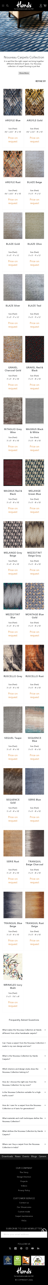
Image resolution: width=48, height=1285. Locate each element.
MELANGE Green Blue (34, 492)
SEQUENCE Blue (34, 739)
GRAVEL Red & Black (34, 369)
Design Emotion (24, 1177)
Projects (24, 1181)
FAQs (24, 1221)
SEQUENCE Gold (13, 801)
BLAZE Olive (35, 244)
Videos (24, 1186)
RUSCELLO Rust (34, 676)
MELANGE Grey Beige (13, 554)
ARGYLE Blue (12, 120)
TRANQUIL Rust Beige (34, 924)
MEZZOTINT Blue (13, 616)
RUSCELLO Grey (13, 676)
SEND (42, 1234)
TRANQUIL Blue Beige (13, 924)
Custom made (24, 1212)
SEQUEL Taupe (12, 738)
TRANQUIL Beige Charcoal (34, 863)
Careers (42, 1157)
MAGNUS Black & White (34, 430)
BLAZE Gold (13, 244)
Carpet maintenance (24, 1216)
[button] (3, 5)
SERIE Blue (34, 800)
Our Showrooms (24, 1207)
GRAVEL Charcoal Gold (13, 369)
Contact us (24, 1203)
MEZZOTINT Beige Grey (34, 554)
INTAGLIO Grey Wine (13, 430)
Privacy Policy (24, 1190)
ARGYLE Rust (13, 182)
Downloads (7, 1157)
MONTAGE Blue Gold (34, 616)
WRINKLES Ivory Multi (13, 986)
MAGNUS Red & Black (13, 492)
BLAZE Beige (34, 182)
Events (26, 1157)
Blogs (34, 1157)
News (17, 1157)
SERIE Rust (13, 862)
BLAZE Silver (13, 306)
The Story (24, 1172)
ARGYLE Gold (34, 120)
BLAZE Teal (34, 306)
